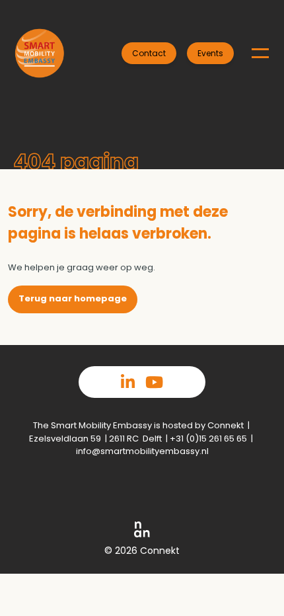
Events (210, 53)
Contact (149, 53)
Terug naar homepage (72, 298)
